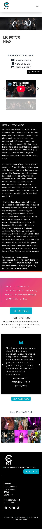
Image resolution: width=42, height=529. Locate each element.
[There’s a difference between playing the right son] (7, 423)
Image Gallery (23, 67)
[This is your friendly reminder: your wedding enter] (21, 423)
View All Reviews (21, 399)
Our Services (9, 489)
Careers (7, 484)
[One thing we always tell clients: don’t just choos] (21, 436)
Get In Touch (21, 310)
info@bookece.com (12, 500)
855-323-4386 (9, 503)
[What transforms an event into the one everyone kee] (7, 436)
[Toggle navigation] (37, 6)
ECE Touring (21, 518)
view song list (22, 64)
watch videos (23, 60)
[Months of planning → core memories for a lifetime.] (34, 423)
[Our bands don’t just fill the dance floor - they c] (34, 436)
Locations (8, 495)
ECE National (9, 518)
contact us (35, 72)
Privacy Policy (10, 487)
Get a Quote (31, 471)
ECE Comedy (33, 518)
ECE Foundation (21, 519)
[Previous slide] (4, 88)
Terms (6, 492)
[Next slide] (37, 88)
